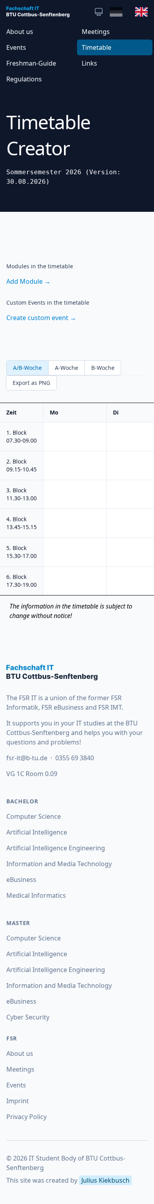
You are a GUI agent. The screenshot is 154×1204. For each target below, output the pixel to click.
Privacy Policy (26, 1116)
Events (16, 47)
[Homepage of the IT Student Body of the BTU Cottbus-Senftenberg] (77, 672)
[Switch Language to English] (141, 12)
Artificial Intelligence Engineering (55, 848)
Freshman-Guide (31, 63)
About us (19, 31)
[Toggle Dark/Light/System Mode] (98, 12)
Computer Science (33, 816)
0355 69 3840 (74, 758)
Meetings (96, 31)
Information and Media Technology (59, 863)
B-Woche (103, 367)
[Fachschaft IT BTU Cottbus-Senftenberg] (37, 11)
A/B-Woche (27, 367)
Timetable (96, 47)
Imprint (17, 1101)
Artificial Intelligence (36, 832)
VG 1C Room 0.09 (31, 773)
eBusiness (21, 879)
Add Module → (28, 281)
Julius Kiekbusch (105, 1180)
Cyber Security (27, 1017)
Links (89, 63)
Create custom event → (41, 317)
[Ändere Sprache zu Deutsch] (116, 12)
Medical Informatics (36, 895)
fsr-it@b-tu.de (27, 758)
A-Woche (66, 367)
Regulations (24, 79)
